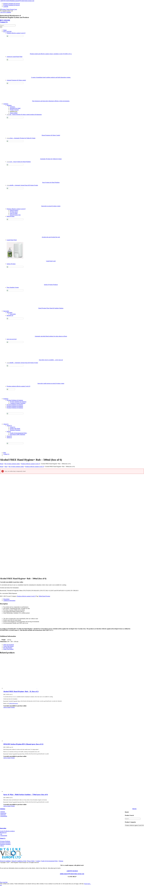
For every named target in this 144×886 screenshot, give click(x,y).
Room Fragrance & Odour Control (51, 135)
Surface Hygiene (11, 264)
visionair (2, 811)
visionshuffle (3, 816)
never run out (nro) (12, 339)
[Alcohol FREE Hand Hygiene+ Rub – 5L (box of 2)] (73, 672)
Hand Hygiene (10, 216)
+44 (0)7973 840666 (5, 12)
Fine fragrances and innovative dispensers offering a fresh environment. (51, 101)
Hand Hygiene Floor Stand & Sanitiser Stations (50, 308)
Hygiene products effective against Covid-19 (18, 386)
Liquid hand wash (51, 261)
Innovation (9, 312)
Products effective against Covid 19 (16, 33)
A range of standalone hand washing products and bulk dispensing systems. (51, 77)
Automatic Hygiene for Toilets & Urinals (51, 159)
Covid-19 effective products (7, 831)
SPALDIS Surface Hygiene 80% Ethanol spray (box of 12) (23, 744)
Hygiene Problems (5, 841)
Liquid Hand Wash (12, 240)
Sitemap (61, 861)
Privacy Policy (31, 861)
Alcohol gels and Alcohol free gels (51, 237)
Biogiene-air (10, 315)
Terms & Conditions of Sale (19, 861)
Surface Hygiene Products (51, 284)
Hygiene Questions (5, 842)
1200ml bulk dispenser (13, 703)
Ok (1, 885)
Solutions (9, 105)
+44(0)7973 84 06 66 (5, 0)
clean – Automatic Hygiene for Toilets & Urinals (21, 138)
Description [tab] (6, 599)
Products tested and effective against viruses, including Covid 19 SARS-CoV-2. (51, 53)
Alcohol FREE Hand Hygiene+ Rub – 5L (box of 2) (20, 691)
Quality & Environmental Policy (49, 861)
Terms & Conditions (5, 861)
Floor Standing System (13, 287)
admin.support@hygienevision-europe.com (23, 0)
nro (1, 834)
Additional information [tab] (9, 600)
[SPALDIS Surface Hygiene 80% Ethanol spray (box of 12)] (73, 725)
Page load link (4, 882)
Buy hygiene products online (12, 463)
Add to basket (7, 707)
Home (1, 463)
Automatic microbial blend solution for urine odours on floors (51, 336)
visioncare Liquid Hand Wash (14, 56)
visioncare (3, 814)
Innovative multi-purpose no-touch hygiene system (51, 383)
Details (13, 707)
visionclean (3, 813)
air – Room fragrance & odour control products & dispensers (24, 114)
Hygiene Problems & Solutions (15, 400)
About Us (9, 425)
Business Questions (5, 844)
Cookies (38, 861)
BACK (134, 809)
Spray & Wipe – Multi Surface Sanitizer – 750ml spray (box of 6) (25, 794)
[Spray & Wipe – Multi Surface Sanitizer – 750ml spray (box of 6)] (73, 775)
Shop (6, 466)
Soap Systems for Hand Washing (51, 182)
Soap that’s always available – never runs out (51, 360)
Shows (2, 845)
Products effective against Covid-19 (16, 209)
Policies (9, 431)
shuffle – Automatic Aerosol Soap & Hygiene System (22, 185)
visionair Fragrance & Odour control (16, 80)
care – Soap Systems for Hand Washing (19, 161)
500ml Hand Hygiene (44, 596)
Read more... (87, 883)
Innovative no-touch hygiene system (50, 206)
